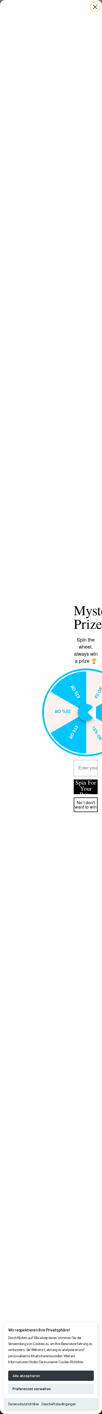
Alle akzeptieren (26, 1375)
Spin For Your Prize (85, 786)
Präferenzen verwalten (32, 1388)
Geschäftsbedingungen (58, 1404)
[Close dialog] (95, 7)
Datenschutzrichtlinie (23, 1404)
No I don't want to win (86, 804)
